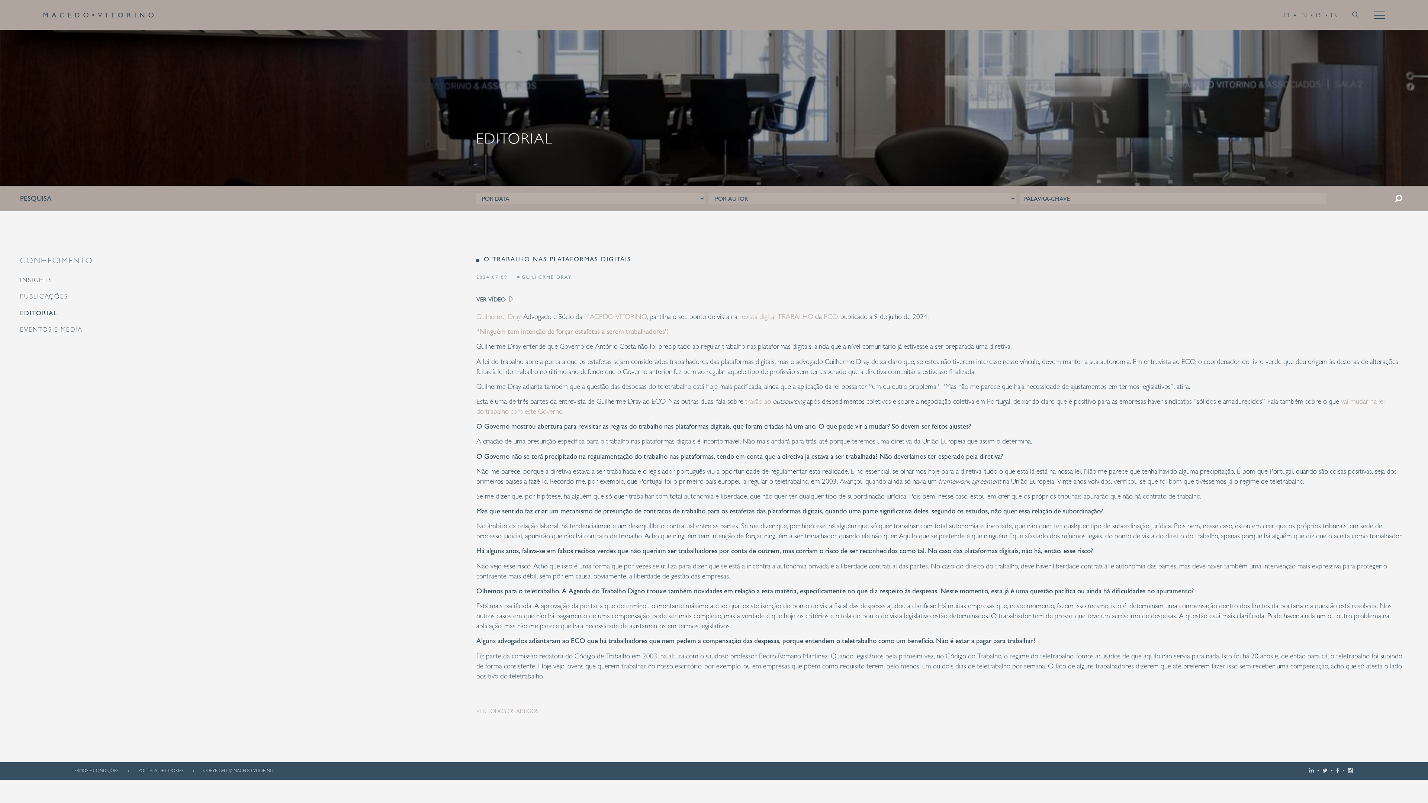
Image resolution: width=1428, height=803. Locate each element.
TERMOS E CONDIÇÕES (95, 770)
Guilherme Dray (547, 277)
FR (1334, 15)
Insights (36, 280)
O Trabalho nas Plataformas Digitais (557, 259)
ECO (830, 316)
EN (1303, 15)
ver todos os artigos (507, 711)
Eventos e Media (51, 329)
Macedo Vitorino (98, 15)
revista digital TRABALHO (776, 316)
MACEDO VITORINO (615, 316)
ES (1319, 15)
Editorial (38, 313)
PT (1287, 15)
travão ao (776, 401)
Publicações (44, 296)
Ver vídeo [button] (491, 299)
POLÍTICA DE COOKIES (161, 770)
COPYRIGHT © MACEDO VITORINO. (238, 770)
